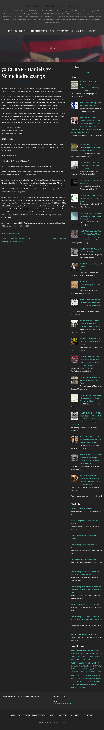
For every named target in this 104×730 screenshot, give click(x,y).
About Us (80, 31)
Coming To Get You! (25, 81)
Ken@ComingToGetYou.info (62, 703)
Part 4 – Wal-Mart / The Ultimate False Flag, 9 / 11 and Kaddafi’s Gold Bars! (86, 684)
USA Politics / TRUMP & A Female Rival (52, 6)
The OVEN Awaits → (60, 239)
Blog (52, 31)
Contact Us (91, 31)
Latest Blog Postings (14, 233)
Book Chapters (21, 31)
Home (10, 31)
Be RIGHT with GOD (65, 31)
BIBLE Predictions (39, 31)
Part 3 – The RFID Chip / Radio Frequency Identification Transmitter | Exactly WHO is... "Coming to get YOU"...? (86, 678)
